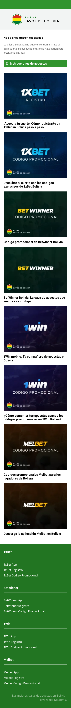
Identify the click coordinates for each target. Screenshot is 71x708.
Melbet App (11, 672)
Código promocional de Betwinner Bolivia (33, 242)
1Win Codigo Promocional (20, 647)
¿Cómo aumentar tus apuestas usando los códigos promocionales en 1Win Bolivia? (33, 417)
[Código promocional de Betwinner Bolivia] (36, 214)
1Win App (10, 636)
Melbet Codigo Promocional (22, 683)
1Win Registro (13, 642)
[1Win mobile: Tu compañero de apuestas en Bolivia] (36, 329)
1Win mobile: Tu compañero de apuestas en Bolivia (34, 358)
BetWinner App (13, 600)
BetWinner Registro (16, 606)
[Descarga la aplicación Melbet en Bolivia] (36, 506)
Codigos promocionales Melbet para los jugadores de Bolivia (32, 476)
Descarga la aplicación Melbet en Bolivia (32, 533)
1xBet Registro (13, 570)
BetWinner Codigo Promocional (24, 611)
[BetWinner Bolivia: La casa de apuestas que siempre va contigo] (36, 270)
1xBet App (10, 564)
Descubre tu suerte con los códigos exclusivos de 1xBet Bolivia (29, 184)
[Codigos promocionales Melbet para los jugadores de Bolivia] (36, 447)
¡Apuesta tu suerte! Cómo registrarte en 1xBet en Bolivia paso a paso (32, 125)
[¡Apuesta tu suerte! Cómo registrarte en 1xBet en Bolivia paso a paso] (36, 96)
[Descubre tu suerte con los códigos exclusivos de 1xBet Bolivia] (36, 155)
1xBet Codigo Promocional (21, 575)
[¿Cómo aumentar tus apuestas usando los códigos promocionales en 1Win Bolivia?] (36, 388)
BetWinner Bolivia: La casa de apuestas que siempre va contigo (34, 299)
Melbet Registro (14, 678)
